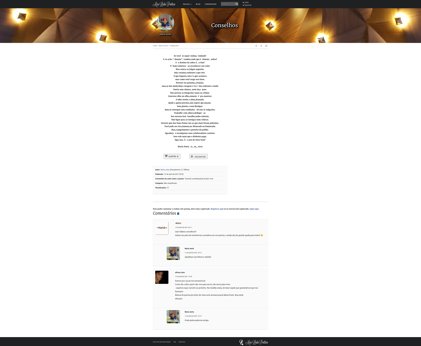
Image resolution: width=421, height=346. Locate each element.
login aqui (254, 209)
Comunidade (211, 4)
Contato (182, 342)
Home (155, 46)
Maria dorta (163, 46)
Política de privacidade (161, 342)
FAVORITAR (200, 157)
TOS (174, 342)
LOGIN (246, 2)
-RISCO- (178, 223)
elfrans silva (180, 272)
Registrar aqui (217, 209)
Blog (198, 4)
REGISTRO (248, 5)
